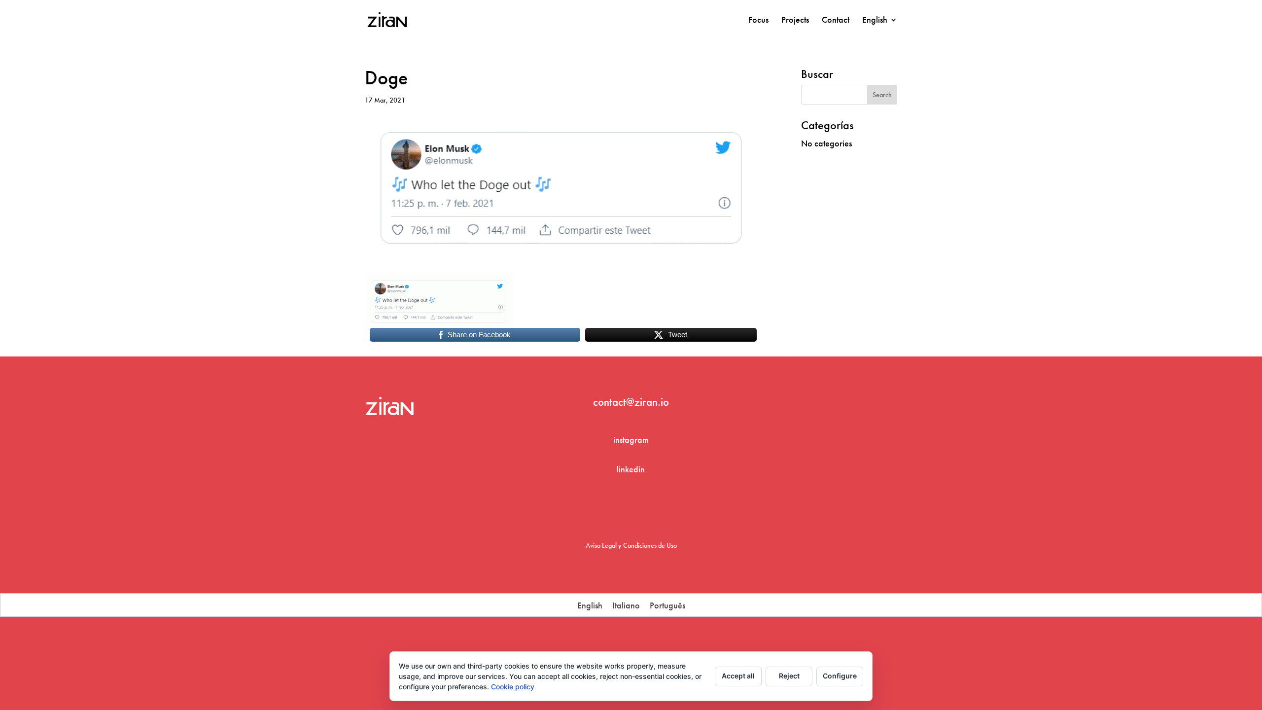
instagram (631, 439)
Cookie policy (512, 686)
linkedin (631, 469)
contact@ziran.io (631, 401)
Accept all (738, 676)
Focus (758, 20)
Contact (835, 20)
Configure (840, 676)
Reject (789, 676)
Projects (795, 20)
